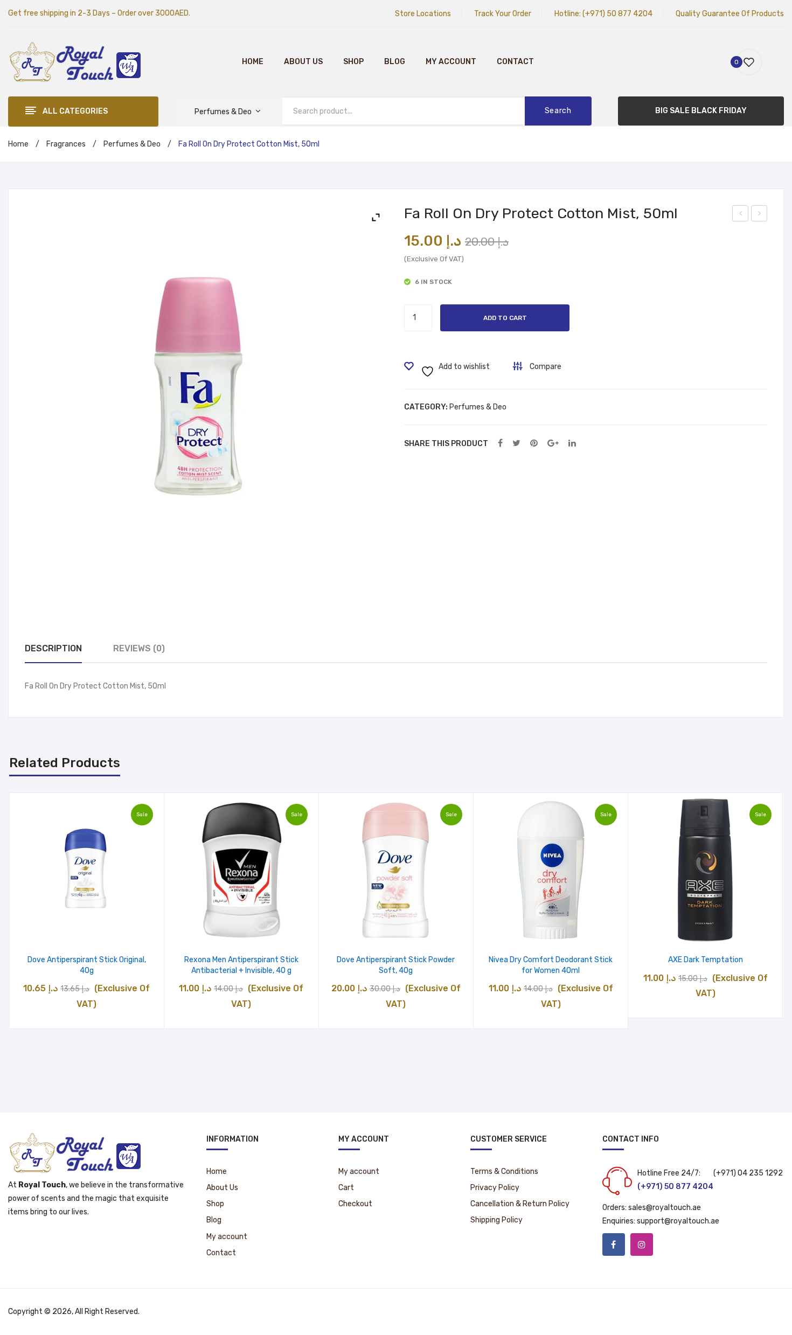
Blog (394, 61)
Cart (346, 1187)
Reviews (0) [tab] (139, 648)
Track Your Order (502, 13)
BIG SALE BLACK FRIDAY (701, 110)
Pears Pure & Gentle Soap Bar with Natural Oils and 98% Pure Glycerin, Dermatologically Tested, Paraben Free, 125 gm (759, 214)
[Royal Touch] (75, 61)
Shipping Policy (496, 1220)
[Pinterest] (534, 443)
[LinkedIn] (572, 443)
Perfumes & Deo (132, 144)
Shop (353, 61)
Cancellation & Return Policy (519, 1203)
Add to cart (505, 318)
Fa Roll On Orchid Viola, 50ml (741, 214)
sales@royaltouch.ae (664, 1207)
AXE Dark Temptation (705, 959)
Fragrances (66, 144)
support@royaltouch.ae (678, 1221)
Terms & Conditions (504, 1171)
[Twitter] (516, 443)
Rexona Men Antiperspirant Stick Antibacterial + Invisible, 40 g (241, 965)
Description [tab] (53, 648)
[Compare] (86, 930)
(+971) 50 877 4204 (617, 13)
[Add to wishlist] (59, 930)
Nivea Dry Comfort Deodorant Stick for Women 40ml (551, 965)
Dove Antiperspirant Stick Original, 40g (86, 965)
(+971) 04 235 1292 (748, 1173)
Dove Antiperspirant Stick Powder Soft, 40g (396, 965)
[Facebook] (500, 443)
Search (558, 110)
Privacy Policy (494, 1187)
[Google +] (553, 443)
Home (252, 61)
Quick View (114, 930)
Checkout (355, 1203)
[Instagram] (641, 1244)
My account (451, 61)
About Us (303, 61)
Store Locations (423, 13)
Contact (515, 61)
